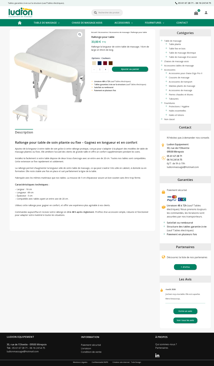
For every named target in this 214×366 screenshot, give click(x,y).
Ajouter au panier (130, 69)
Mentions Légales (80, 362)
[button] (58, 23)
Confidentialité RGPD (100, 362)
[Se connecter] (206, 12)
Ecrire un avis (185, 311)
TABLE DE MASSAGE (45, 22)
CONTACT (182, 22)
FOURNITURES (153, 22)
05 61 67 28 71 (174, 156)
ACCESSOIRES (122, 22)
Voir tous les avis (185, 320)
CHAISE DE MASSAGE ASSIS (87, 22)
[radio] (94, 63)
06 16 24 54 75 (37, 348)
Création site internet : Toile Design (127, 362)
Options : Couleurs (101, 58)
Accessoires (103, 32)
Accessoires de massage (119, 32)
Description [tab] (24, 132)
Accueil (94, 32)
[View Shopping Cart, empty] (196, 12)
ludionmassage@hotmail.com (183, 167)
